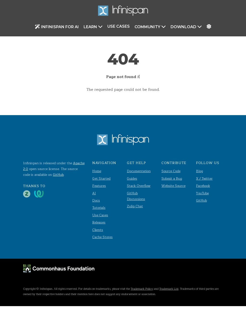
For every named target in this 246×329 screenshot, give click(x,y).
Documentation (139, 171)
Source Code (170, 171)
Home (96, 171)
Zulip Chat (135, 206)
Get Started (101, 178)
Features (99, 186)
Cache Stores (102, 237)
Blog (199, 171)
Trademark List (168, 288)
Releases (98, 222)
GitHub (58, 175)
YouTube (202, 193)
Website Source (173, 186)
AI (94, 193)
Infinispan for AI (60, 27)
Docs (96, 200)
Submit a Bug (171, 178)
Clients (97, 230)
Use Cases (118, 26)
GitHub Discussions (136, 196)
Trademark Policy (142, 288)
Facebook (203, 186)
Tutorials (98, 208)
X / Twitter (204, 178)
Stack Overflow (138, 186)
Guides (132, 178)
